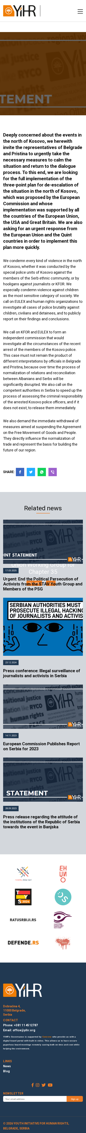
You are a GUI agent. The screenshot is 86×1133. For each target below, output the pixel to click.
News (7, 1066)
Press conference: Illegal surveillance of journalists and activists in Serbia (41, 673)
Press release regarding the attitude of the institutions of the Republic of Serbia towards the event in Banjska (41, 821)
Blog (6, 1071)
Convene (47, 1037)
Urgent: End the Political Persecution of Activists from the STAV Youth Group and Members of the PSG (42, 583)
